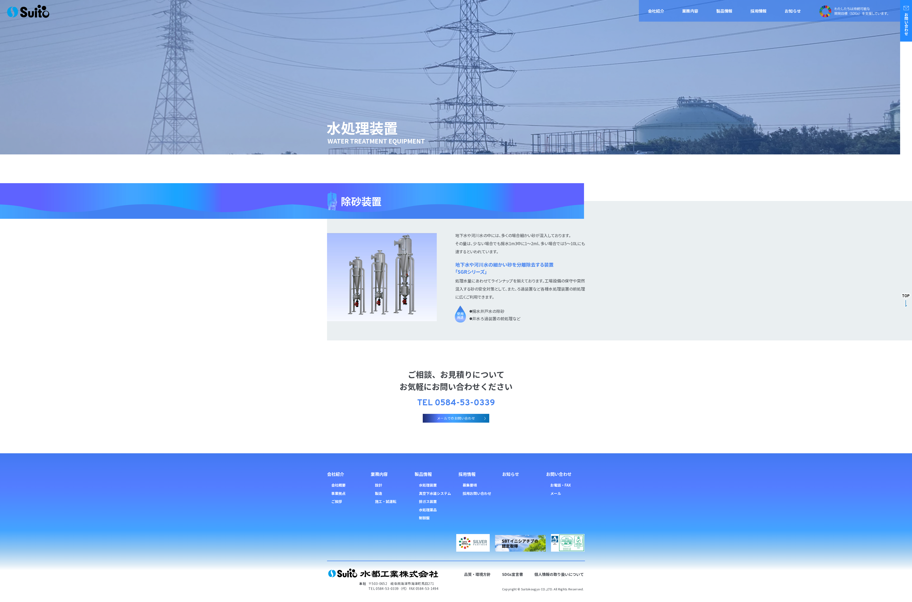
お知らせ (793, 11)
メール (555, 493)
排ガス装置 (428, 501)
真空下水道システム (435, 493)
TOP (906, 296)
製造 (378, 493)
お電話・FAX (560, 485)
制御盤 (424, 517)
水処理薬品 (428, 509)
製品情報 (724, 11)
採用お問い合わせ (477, 493)
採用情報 (758, 11)
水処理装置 (428, 485)
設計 (378, 485)
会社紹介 (656, 11)
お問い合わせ (559, 474)
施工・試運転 (385, 501)
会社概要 (338, 485)
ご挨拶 (336, 501)
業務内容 (690, 11)
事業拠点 (338, 493)
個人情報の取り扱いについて (559, 574)
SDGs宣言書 (512, 574)
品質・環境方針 (477, 574)
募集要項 (470, 485)
